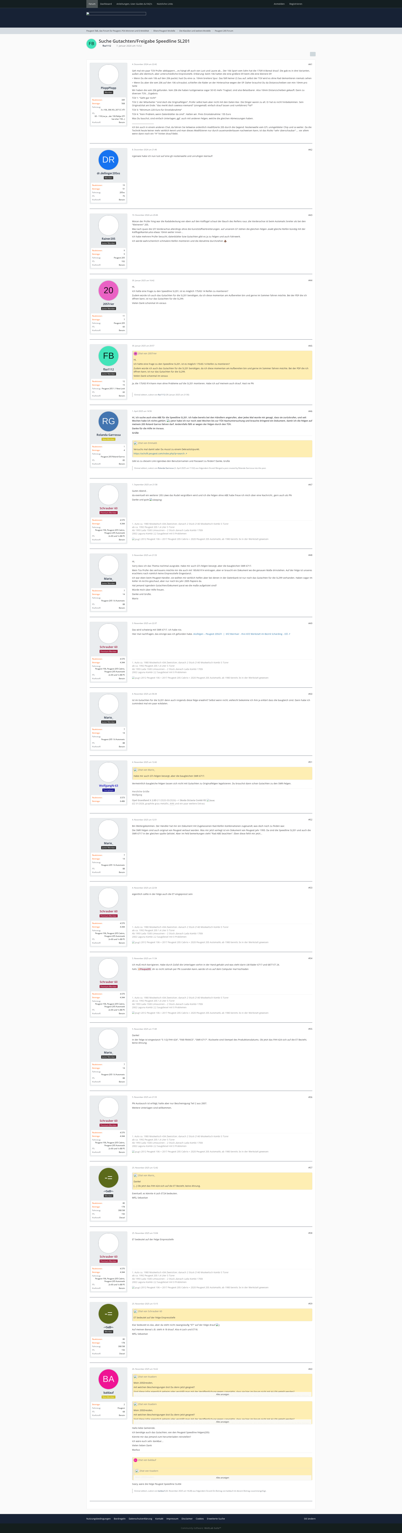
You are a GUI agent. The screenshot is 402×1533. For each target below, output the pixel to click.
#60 (310, 1368)
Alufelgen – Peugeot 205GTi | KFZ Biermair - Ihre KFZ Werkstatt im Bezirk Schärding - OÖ (240, 633)
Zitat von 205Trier (147, 353)
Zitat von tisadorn (147, 1376)
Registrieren (295, 3)
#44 (310, 280)
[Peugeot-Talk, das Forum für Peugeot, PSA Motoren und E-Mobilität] (201, 18)
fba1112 (161, 394)
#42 (310, 149)
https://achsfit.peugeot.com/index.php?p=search (159, 453)
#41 (310, 64)
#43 (310, 215)
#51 (310, 761)
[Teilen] (313, 54)
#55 (310, 1028)
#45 (310, 345)
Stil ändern (310, 1518)
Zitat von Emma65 (147, 442)
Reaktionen (97, 100)
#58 (310, 1232)
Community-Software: (201, 1528)
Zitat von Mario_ (146, 769)
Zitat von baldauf (147, 1459)
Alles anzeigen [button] (222, 1394)
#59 (310, 1303)
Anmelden (279, 3)
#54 (310, 958)
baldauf (161, 1491)
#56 (310, 1097)
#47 (310, 484)
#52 (310, 819)
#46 (310, 411)
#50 (310, 693)
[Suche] (310, 4)
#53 (310, 887)
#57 (310, 1167)
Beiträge (96, 103)
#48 (310, 555)
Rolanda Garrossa (166, 468)
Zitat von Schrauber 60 (150, 1311)
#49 (310, 623)
